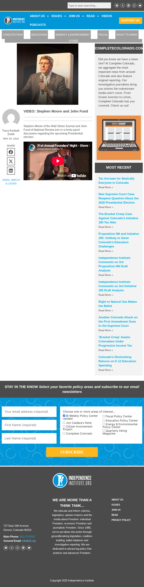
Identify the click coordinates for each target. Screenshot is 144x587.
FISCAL (103, 34)
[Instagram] (134, 5)
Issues (56, 16)
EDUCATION (39, 34)
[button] (11, 152)
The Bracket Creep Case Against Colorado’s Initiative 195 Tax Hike (118, 218)
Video (6, 179)
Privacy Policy (121, 520)
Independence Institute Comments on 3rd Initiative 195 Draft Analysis (117, 286)
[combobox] (89, 5)
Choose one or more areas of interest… (89, 411)
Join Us (116, 510)
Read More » (106, 187)
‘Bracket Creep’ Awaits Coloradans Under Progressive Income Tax (115, 341)
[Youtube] (140, 5)
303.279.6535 (27, 536)
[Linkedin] (128, 5)
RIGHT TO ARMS (126, 34)
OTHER (73, 40)
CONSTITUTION (13, 34)
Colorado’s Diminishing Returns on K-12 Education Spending (117, 361)
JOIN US (74, 16)
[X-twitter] (122, 5)
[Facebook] (116, 5)
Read (115, 515)
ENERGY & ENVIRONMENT (73, 34)
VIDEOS (107, 16)
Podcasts (38, 24)
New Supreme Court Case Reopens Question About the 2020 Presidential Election (119, 198)
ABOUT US (37, 16)
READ (91, 16)
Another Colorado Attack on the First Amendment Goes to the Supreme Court (118, 321)
